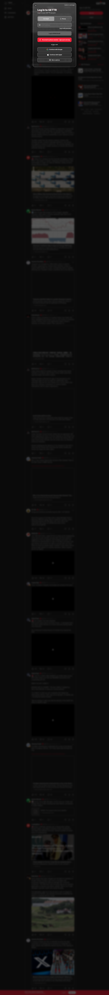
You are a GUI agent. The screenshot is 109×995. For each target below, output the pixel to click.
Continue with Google (55, 49)
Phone (64, 18)
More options (56, 60)
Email (47, 18)
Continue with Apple (56, 55)
